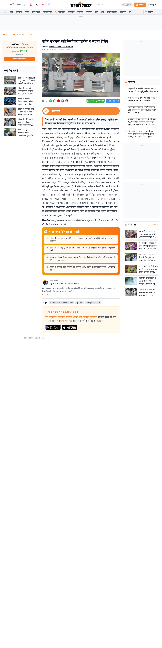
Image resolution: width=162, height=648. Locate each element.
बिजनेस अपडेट (72, 316)
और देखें (153, 225)
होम (11, 12)
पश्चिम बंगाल (47, 12)
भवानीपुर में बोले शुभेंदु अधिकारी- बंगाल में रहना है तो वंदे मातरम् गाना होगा (142, 99)
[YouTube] (43, 4)
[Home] (81, 5)
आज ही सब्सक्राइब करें (19, 59)
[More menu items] (133, 12)
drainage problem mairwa (61, 302)
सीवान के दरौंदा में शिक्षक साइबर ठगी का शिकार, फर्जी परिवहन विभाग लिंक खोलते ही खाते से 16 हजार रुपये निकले (82, 259)
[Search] (117, 4)
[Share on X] (66, 100)
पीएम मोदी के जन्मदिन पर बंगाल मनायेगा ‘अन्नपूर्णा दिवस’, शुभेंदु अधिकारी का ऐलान (143, 90)
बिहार (27, 12)
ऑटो (102, 12)
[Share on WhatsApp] (50, 100)
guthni (79, 302)
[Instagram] (31, 4)
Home (4, 34)
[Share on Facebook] (54, 100)
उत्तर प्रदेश (36, 12)
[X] (37, 4)
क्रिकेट (86, 316)
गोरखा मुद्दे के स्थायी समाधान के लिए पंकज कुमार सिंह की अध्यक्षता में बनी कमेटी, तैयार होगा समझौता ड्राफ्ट (141, 134)
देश (46, 316)
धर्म (130, 12)
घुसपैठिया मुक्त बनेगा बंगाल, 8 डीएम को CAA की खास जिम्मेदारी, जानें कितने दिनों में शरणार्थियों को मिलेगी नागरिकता (142, 122)
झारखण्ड (19, 12)
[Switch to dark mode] (127, 4)
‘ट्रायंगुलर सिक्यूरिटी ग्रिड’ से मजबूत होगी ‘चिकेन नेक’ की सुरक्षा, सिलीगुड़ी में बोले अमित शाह (142, 110)
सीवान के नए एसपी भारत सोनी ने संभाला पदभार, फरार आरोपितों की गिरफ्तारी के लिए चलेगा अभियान (82, 239)
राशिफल (123, 12)
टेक (96, 12)
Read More (46, 295)
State (13, 34)
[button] (81, 75)
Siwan (30, 34)
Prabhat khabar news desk (61, 46)
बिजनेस (80, 12)
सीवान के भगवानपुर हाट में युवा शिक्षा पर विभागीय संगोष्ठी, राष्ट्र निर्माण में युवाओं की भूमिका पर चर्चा (83, 249)
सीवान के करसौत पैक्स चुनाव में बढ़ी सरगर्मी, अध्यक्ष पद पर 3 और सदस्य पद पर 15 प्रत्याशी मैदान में (82, 268)
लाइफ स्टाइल (112, 12)
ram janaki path (93, 302)
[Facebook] (25, 4)
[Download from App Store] (69, 327)
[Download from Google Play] (53, 327)
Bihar (21, 34)
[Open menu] (5, 12)
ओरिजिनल (61, 12)
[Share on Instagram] (62, 100)
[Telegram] (48, 4)
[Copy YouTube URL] (58, 100)
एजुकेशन (71, 12)
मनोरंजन (89, 12)
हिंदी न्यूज (64, 320)
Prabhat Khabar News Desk (66, 283)
